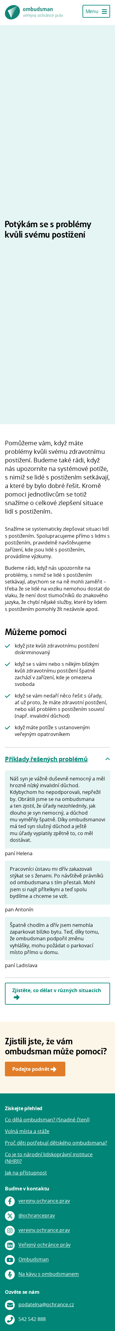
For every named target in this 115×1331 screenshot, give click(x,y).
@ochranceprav (36, 1215)
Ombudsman (33, 1259)
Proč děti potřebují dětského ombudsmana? (56, 1142)
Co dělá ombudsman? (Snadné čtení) (47, 1119)
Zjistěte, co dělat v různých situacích (56, 990)
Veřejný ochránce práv (44, 1245)
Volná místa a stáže (27, 1131)
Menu (92, 11)
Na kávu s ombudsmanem (48, 1274)
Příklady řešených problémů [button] (46, 759)
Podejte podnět (30, 1069)
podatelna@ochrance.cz (46, 1304)
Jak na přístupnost (26, 1172)
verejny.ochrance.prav (44, 1201)
